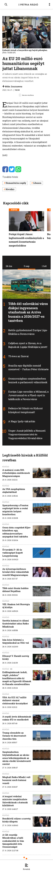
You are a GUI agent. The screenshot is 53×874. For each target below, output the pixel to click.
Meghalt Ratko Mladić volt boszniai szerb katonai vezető (16, 780)
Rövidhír (10, 189)
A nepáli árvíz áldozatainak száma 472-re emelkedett (16, 718)
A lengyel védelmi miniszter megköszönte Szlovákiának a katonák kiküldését (15, 801)
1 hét (44, 266)
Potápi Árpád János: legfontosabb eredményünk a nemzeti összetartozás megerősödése (26, 239)
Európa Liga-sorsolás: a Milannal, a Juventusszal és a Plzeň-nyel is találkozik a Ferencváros (28, 395)
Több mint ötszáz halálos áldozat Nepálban (15, 590)
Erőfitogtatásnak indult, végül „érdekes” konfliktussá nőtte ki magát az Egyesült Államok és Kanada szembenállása (16, 678)
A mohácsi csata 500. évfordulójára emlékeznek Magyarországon (16, 472)
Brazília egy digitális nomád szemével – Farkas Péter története (28, 367)
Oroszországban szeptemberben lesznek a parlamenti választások (27, 380)
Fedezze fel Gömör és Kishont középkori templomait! (25, 410)
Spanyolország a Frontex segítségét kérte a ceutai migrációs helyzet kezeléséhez (15, 510)
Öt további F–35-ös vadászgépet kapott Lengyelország (12, 552)
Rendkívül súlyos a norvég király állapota (16, 820)
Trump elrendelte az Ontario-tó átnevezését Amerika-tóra (14, 735)
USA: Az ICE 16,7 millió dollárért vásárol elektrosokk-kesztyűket (15, 700)
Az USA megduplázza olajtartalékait (13, 490)
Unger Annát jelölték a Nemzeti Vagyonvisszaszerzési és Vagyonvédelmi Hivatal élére (26, 434)
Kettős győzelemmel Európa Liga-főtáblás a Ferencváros (28, 332)
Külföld (14, 209)
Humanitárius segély (16, 183)
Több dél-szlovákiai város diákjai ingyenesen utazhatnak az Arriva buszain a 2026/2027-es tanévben (28, 312)
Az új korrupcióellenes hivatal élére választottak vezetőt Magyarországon (15, 571)
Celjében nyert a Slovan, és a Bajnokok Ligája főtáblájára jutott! (27, 345)
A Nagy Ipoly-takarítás (21, 421)
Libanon (37, 183)
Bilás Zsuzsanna (13, 86)
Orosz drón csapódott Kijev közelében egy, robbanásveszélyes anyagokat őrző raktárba (16, 532)
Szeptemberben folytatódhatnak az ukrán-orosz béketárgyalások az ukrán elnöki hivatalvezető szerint (16, 757)
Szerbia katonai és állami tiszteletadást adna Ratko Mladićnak (15, 623)
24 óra (9, 266)
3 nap (26, 266)
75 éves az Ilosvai (18, 356)
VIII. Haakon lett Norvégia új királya (16, 606)
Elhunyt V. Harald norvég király (15, 657)
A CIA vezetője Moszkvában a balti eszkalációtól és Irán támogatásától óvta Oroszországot (13, 840)
